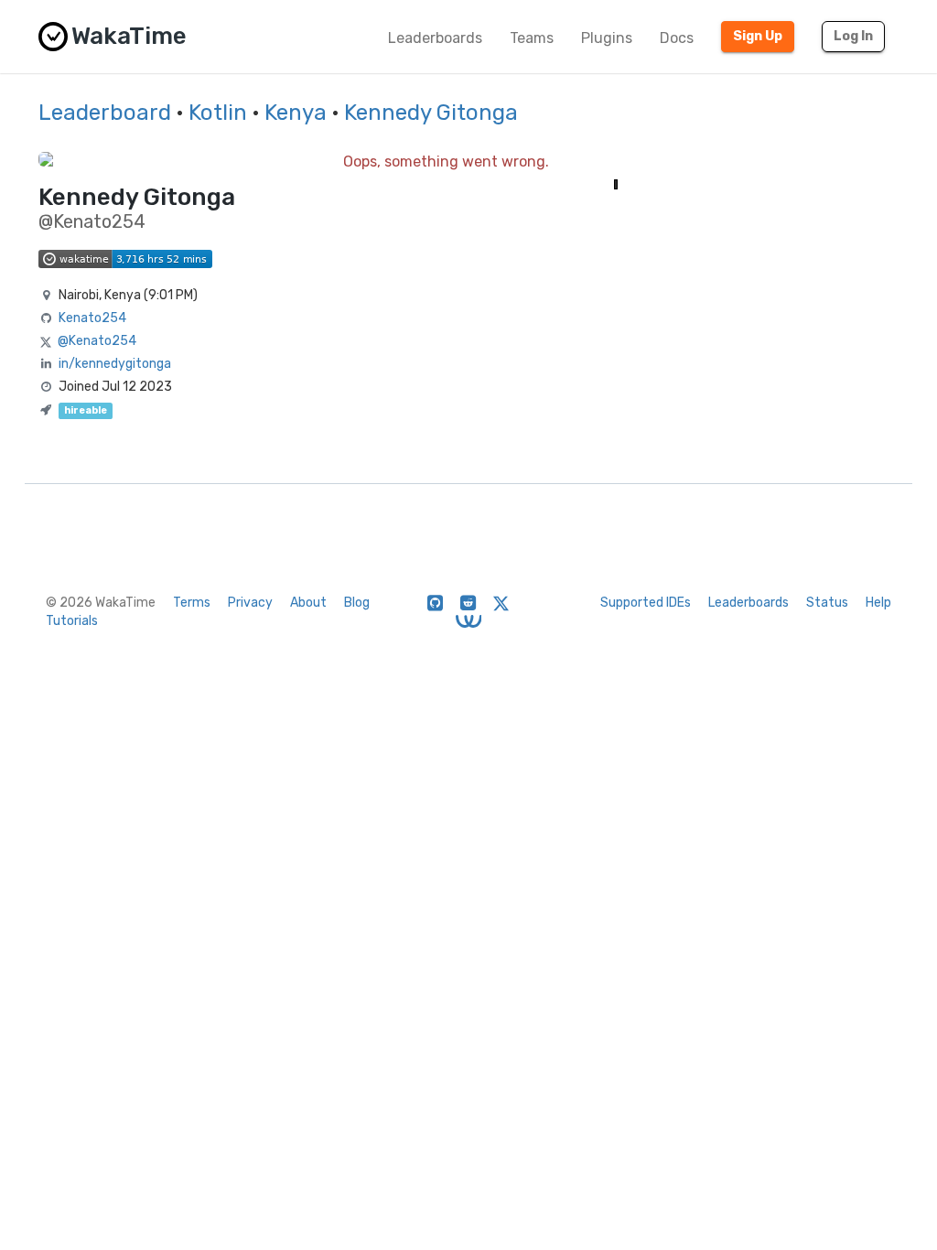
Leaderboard (104, 112)
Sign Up (757, 36)
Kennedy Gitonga (431, 112)
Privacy (250, 602)
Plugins (606, 38)
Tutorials (72, 621)
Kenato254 (92, 318)
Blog (357, 602)
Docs (677, 38)
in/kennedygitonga (115, 364)
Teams (532, 38)
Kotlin (217, 112)
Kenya (295, 112)
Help (878, 602)
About (308, 602)
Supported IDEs (645, 602)
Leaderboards (435, 38)
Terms (191, 602)
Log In (853, 36)
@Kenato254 (97, 341)
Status (827, 602)
